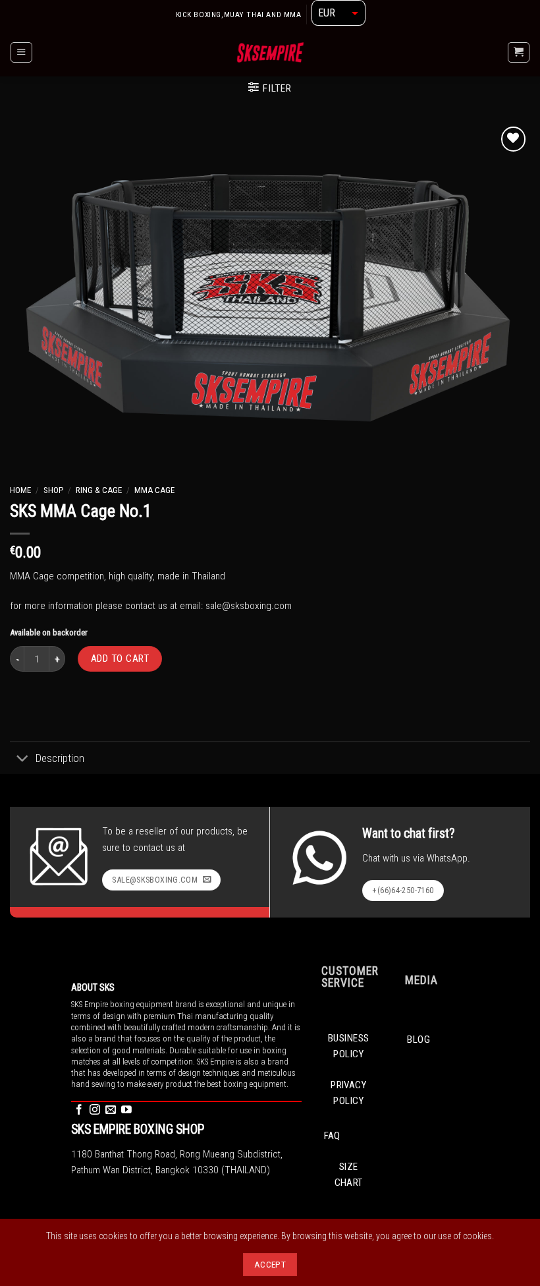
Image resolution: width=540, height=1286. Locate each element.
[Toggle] (22, 759)
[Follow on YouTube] (126, 1110)
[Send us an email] (110, 1110)
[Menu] (21, 52)
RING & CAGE (99, 490)
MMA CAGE (154, 490)
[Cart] (518, 52)
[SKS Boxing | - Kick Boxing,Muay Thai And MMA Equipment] (270, 52)
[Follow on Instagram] (95, 1110)
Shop (53, 490)
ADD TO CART (120, 658)
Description (60, 758)
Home (20, 490)
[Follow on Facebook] (79, 1110)
